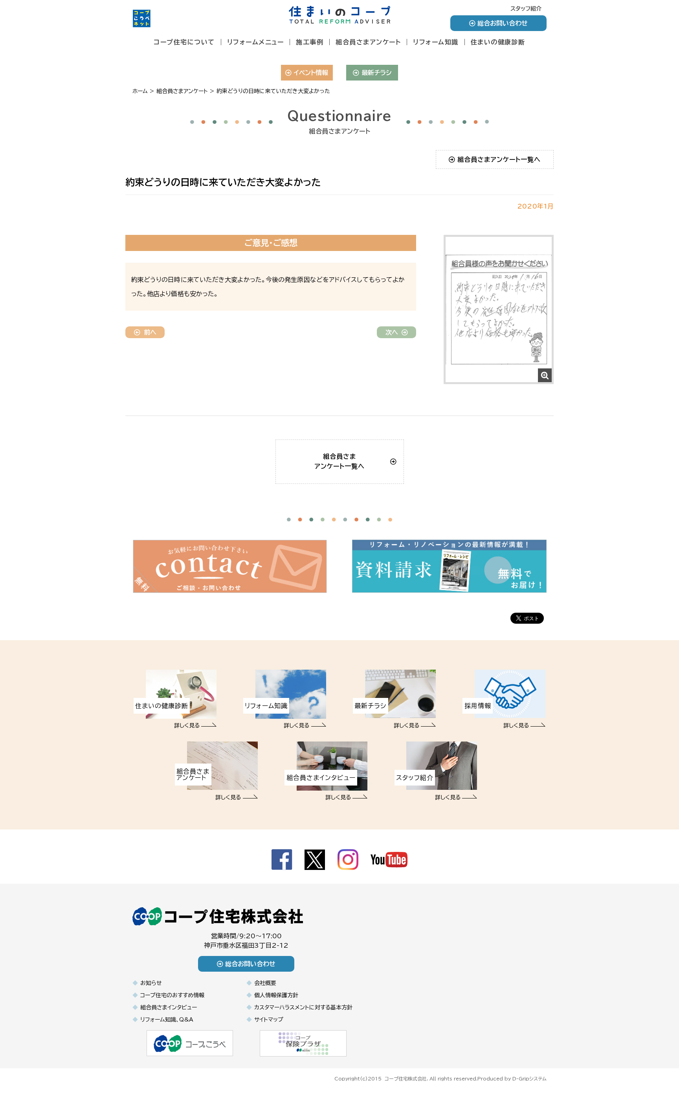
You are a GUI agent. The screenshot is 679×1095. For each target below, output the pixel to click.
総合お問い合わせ (502, 23)
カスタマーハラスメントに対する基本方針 (303, 1007)
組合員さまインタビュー (168, 1007)
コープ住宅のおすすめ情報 (172, 995)
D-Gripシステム (529, 1078)
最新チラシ (377, 73)
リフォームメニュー (255, 42)
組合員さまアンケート (368, 42)
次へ (391, 332)
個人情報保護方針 (276, 995)
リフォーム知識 (436, 42)
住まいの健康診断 (498, 42)
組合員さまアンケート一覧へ (499, 159)
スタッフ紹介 (525, 8)
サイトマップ (268, 1019)
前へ (150, 332)
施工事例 (309, 42)
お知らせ (151, 983)
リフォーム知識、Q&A (166, 1019)
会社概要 (265, 983)
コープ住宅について (184, 42)
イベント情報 (311, 73)
